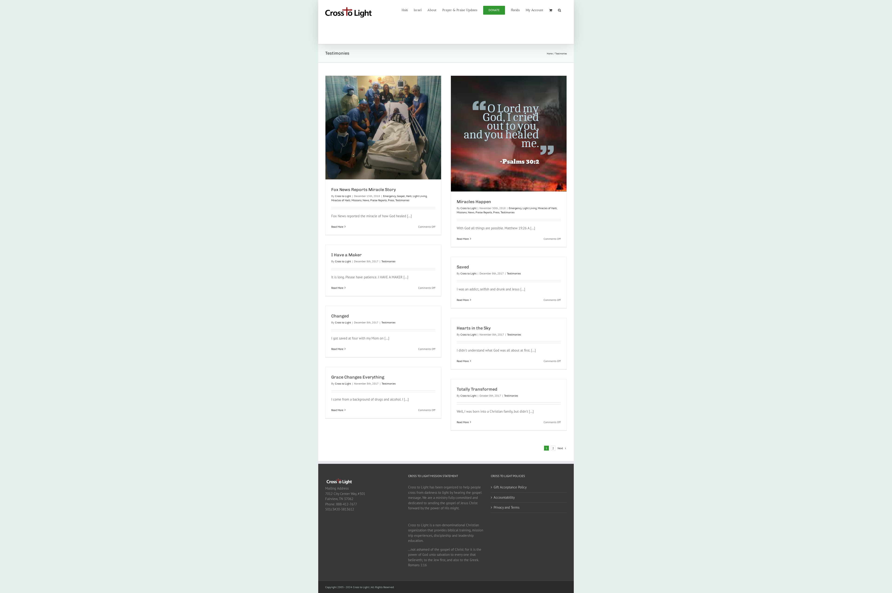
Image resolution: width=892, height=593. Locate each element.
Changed (340, 316)
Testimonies (402, 200)
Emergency (389, 196)
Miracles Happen (474, 201)
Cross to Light (343, 196)
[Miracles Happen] (509, 133)
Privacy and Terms (506, 507)
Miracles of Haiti (340, 200)
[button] (559, 10)
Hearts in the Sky (474, 328)
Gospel (401, 196)
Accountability (504, 497)
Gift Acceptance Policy (510, 487)
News (366, 200)
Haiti (409, 196)
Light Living (420, 196)
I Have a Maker (346, 254)
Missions (356, 200)
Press (391, 200)
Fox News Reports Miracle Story (363, 189)
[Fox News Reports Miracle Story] (383, 127)
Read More (337, 226)
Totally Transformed (477, 389)
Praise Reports (378, 200)
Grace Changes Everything (357, 377)
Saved (463, 267)
